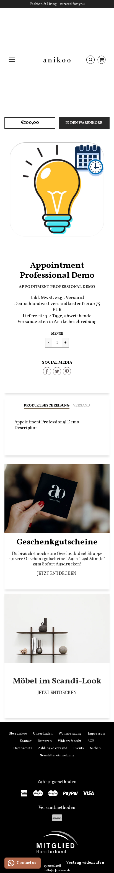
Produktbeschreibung (46, 405)
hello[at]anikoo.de (57, 870)
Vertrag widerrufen (85, 862)
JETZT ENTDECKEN (57, 574)
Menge (57, 334)
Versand (81, 405)
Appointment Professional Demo (57, 287)
